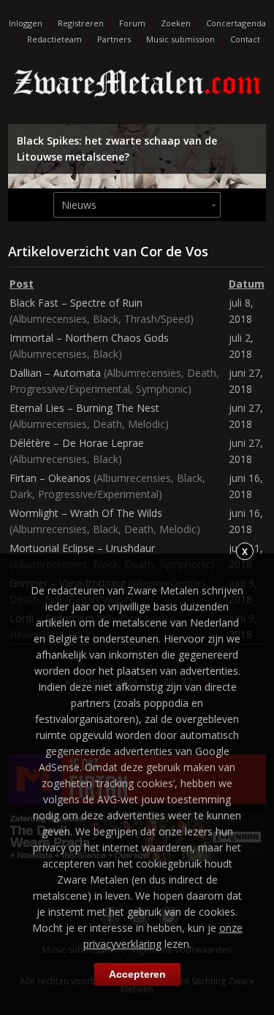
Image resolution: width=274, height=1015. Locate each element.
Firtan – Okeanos (50, 478)
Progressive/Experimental (69, 389)
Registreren (81, 23)
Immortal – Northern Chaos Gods (89, 338)
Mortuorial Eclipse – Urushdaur (82, 548)
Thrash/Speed (157, 319)
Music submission (180, 39)
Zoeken (176, 23)
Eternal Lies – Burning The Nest (84, 408)
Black (105, 319)
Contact (245, 39)
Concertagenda (236, 23)
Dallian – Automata (55, 373)
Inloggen (25, 23)
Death (201, 373)
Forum (132, 23)
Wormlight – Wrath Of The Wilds (85, 513)
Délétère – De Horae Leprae (76, 443)
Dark (20, 494)
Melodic (146, 424)
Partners (114, 39)
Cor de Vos (174, 251)
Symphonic (162, 389)
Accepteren (137, 974)
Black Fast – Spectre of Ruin (75, 303)
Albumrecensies (49, 319)
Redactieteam (54, 39)
